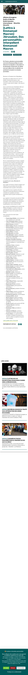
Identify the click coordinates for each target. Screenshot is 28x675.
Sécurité (6, 25)
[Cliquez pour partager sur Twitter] (12, 52)
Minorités (17, 23)
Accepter (6, 668)
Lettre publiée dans (10, 320)
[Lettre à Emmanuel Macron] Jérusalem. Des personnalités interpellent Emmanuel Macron (13, 38)
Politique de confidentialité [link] (14, 672)
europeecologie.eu (11, 1)
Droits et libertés (9, 19)
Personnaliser (21, 668)
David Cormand (7, 54)
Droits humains (8, 21)
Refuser (13, 668)
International (7, 23)
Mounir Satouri (17, 54)
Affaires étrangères (10, 17)
